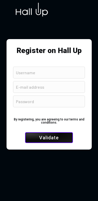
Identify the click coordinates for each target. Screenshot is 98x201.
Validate (49, 137)
